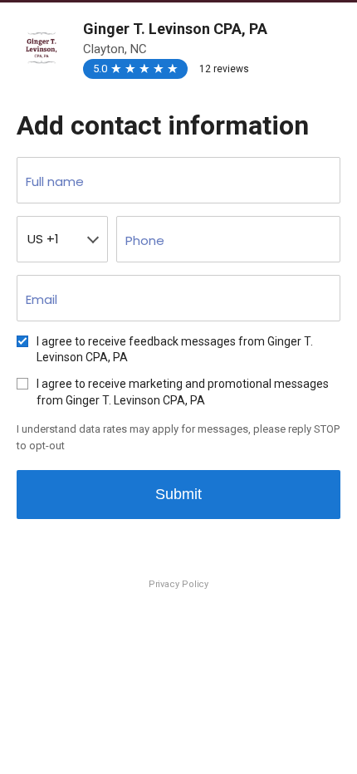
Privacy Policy (179, 584)
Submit (178, 494)
